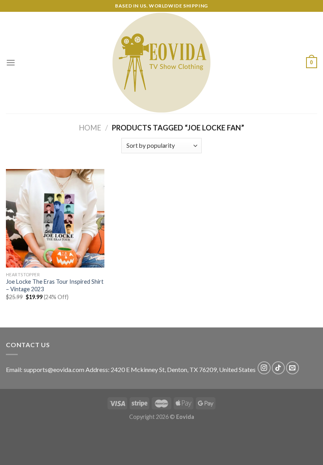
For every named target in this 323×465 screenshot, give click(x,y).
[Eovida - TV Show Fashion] (161, 62)
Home (90, 127)
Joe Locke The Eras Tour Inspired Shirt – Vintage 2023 (55, 285)
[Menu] (10, 62)
